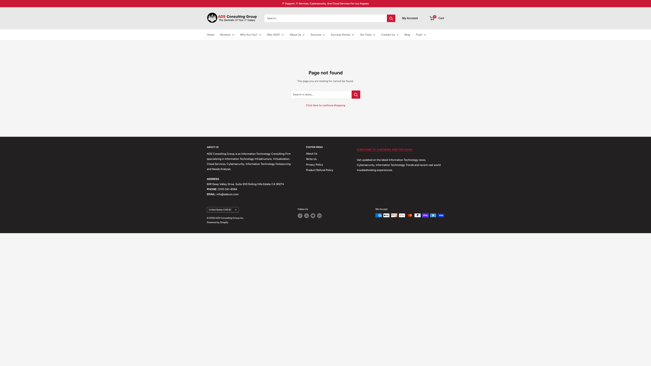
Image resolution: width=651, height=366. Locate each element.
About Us (295, 34)
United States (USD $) (220, 209)
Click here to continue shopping (325, 105)
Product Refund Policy (319, 170)
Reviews (225, 34)
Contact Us (388, 34)
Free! (419, 34)
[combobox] (325, 18)
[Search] (391, 18)
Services (316, 34)
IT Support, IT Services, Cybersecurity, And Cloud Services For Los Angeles (325, 3)
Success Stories (340, 34)
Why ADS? (273, 34)
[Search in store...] (356, 94)
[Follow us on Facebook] (300, 215)
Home (210, 34)
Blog (407, 34)
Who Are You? (248, 34)
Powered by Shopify (217, 222)
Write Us (311, 159)
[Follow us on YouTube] (313, 215)
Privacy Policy (314, 164)
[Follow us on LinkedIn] (319, 215)
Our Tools (365, 34)
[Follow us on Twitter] (306, 215)
